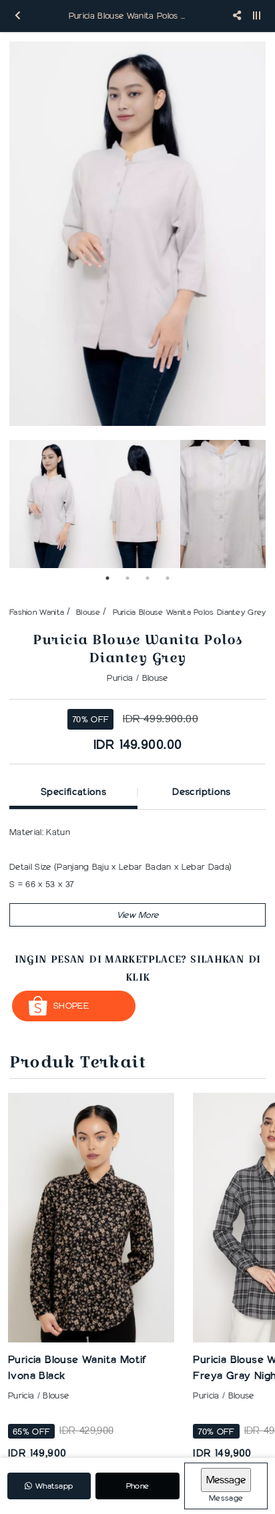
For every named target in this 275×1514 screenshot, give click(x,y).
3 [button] (147, 578)
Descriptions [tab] (201, 792)
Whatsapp (53, 1486)
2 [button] (127, 578)
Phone (138, 1486)
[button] (137, 915)
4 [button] (167, 578)
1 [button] (107, 578)
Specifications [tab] (73, 792)
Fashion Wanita (36, 612)
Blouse (88, 612)
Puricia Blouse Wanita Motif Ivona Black (77, 1367)
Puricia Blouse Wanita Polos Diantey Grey (189, 612)
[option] (137, 233)
